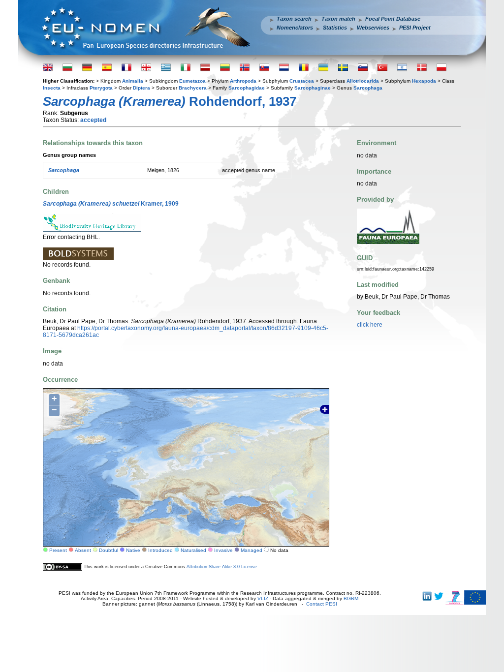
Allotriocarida (362, 81)
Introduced (160, 550)
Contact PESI (321, 604)
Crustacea (301, 81)
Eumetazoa (192, 81)
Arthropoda (243, 81)
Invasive (223, 550)
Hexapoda (424, 81)
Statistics (335, 28)
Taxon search (294, 19)
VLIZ (262, 598)
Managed (251, 550)
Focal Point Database (392, 19)
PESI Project (415, 28)
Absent (83, 550)
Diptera (141, 88)
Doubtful (108, 550)
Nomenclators (295, 28)
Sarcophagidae (246, 88)
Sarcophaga (367, 88)
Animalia (132, 81)
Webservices (373, 28)
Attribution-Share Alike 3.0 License (222, 566)
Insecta (52, 88)
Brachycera (193, 88)
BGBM (351, 598)
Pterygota (101, 88)
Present (58, 550)
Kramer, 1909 (111, 203)
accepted (93, 120)
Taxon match (338, 19)
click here (369, 324)
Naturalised (193, 550)
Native (133, 550)
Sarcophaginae (312, 88)
